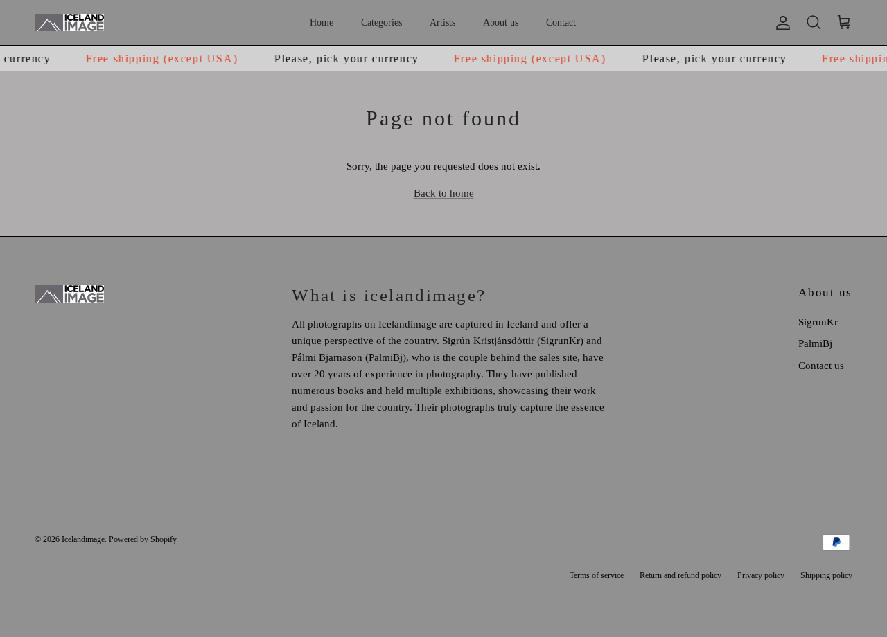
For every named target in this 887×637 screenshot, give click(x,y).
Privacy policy (760, 575)
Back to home (444, 193)
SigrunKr (818, 322)
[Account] (780, 23)
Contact (561, 22)
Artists (442, 22)
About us (500, 22)
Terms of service (597, 575)
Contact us (821, 365)
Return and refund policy (680, 575)
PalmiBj (815, 343)
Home (321, 22)
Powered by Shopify (143, 539)
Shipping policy (826, 575)
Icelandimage (83, 539)
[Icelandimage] (69, 22)
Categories (381, 22)
